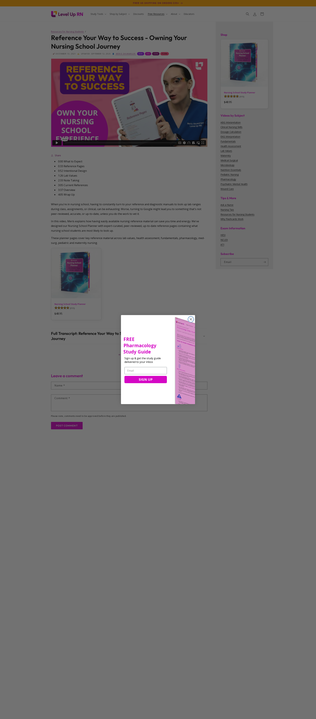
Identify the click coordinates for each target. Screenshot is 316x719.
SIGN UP (146, 379)
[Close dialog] (191, 319)
